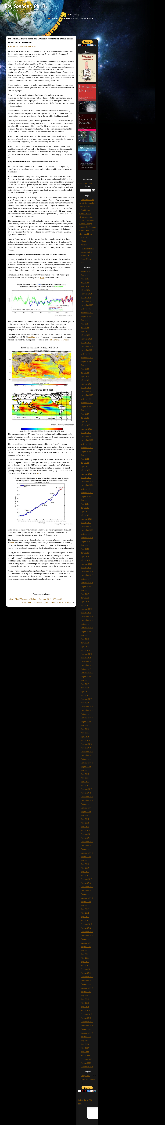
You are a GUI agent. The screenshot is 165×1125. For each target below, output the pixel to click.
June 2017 (85, 684)
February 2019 (86, 609)
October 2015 (86, 759)
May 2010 (85, 1003)
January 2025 (86, 342)
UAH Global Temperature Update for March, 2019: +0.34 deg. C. (47, 602)
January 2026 (86, 297)
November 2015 (87, 755)
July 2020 (84, 545)
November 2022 (87, 440)
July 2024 (84, 365)
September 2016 (87, 717)
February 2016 (86, 744)
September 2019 (87, 582)
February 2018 (86, 654)
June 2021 (85, 504)
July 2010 (84, 995)
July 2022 (84, 455)
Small (80, 183)
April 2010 (85, 1006)
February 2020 (86, 564)
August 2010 (86, 991)
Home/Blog (74, 14)
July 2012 (84, 905)
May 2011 (85, 958)
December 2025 (87, 301)
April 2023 (85, 421)
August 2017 (86, 676)
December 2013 (87, 841)
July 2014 (84, 815)
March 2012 (85, 920)
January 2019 (86, 612)
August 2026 (86, 271)
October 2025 (86, 308)
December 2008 (87, 1066)
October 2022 (86, 443)
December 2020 (87, 526)
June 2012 (85, 909)
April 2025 (85, 331)
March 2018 (85, 650)
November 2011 (87, 935)
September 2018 (87, 627)
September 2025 (87, 312)
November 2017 (87, 665)
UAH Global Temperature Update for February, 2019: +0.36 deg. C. (36, 599)
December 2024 (87, 346)
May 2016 (85, 732)
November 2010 (87, 980)
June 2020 (85, 549)
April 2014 (85, 826)
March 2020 (85, 560)
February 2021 (86, 519)
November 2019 (87, 575)
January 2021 (86, 522)
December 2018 (87, 616)
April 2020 (85, 556)
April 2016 (85, 736)
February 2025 (86, 338)
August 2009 (86, 1036)
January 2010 (86, 1018)
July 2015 (84, 770)
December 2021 (87, 481)
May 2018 (85, 642)
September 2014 (87, 807)
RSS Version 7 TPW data (58, 339)
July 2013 (84, 860)
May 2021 (85, 507)
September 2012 (87, 897)
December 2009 (87, 1021)
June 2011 (85, 954)
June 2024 (85, 368)
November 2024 (87, 350)
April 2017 (85, 691)
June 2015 (85, 774)
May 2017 (85, 687)
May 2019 (85, 597)
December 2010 (87, 976)
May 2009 (85, 1048)
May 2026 (85, 282)
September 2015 (87, 762)
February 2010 (86, 1014)
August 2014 (86, 811)
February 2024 (86, 383)
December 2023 (87, 391)
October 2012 (86, 894)
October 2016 (86, 714)
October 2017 (86, 669)
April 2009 (85, 1051)
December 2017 (87, 661)
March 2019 (85, 605)
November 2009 (87, 1025)
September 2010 (87, 988)
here (38, 473)
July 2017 (84, 680)
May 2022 (85, 462)
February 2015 (86, 789)
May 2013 (85, 867)
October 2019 (86, 579)
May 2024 (85, 372)
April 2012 (85, 916)
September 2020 (87, 537)
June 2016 (85, 729)
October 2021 (86, 489)
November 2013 (87, 845)
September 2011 (87, 943)
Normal (85, 183)
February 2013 (86, 879)
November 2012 (87, 890)
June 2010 (85, 999)
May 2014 (85, 822)
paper (42, 277)
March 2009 (85, 1055)
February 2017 (86, 699)
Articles (84, 244)
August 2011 (86, 946)
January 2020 (86, 567)
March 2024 (85, 380)
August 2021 (86, 496)
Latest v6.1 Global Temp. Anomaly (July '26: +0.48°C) (72, 18)
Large (90, 183)
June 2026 (85, 278)
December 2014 (87, 796)
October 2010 (86, 984)
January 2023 (86, 432)
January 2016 (86, 747)
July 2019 (84, 590)
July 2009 (84, 1040)
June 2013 (85, 864)
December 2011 (87, 931)
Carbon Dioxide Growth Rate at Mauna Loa (87, 251)
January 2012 (86, 928)
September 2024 (87, 357)
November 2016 (87, 710)
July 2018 (84, 635)
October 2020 (86, 534)
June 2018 (85, 639)
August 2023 (86, 406)
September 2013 (87, 852)
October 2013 (86, 849)
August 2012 (86, 901)
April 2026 (85, 286)
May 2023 (85, 417)
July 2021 (84, 500)
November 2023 (87, 395)
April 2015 (85, 781)
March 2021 (85, 515)
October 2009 (86, 1029)
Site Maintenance (88, 1079)
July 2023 (84, 410)
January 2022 (86, 477)
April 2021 (85, 511)
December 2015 (87, 751)
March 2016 (85, 740)
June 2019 (85, 594)
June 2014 (85, 819)
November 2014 (87, 800)
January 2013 (86, 882)
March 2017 (85, 695)
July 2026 (84, 275)
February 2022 (86, 474)
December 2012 (87, 886)
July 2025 (84, 320)
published (31, 337)
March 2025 (85, 335)
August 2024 (86, 361)
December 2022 (87, 436)
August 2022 (86, 451)
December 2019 (87, 571)
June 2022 (85, 459)
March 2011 (85, 965)
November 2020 (87, 530)
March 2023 (85, 425)
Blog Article (85, 1075)
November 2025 (87, 305)
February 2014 (86, 834)
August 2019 (86, 586)
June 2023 (85, 413)
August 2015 (86, 766)
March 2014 (85, 830)
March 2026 (85, 290)
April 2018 (85, 646)
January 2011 (86, 973)
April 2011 (85, 961)
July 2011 (84, 950)
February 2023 (86, 428)
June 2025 (85, 323)
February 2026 (86, 293)
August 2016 (86, 721)
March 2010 (85, 1010)
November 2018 (87, 620)
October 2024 (86, 353)
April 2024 (85, 376)
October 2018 (86, 624)
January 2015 (86, 792)
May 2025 (85, 327)
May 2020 (85, 552)
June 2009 (85, 1044)
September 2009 (87, 1033)
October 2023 (86, 398)
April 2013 (85, 871)
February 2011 (86, 969)
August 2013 (86, 856)
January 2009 (86, 1063)
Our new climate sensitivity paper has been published (87, 203)
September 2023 (87, 402)
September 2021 (87, 492)
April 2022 (85, 466)
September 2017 (87, 672)
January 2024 (86, 387)
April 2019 (85, 601)
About (83, 241)
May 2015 (85, 777)
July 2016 (84, 725)
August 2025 (86, 316)
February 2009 (86, 1059)
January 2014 (86, 837)
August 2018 (86, 631)
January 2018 (86, 657)
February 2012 (86, 924)
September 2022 (87, 447)
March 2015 (85, 785)
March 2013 (85, 875)
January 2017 (86, 702)
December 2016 (87, 706)
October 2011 (86, 939)
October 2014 (86, 804)
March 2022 (85, 470)
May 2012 (85, 912)
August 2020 (86, 541)
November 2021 (87, 485)
